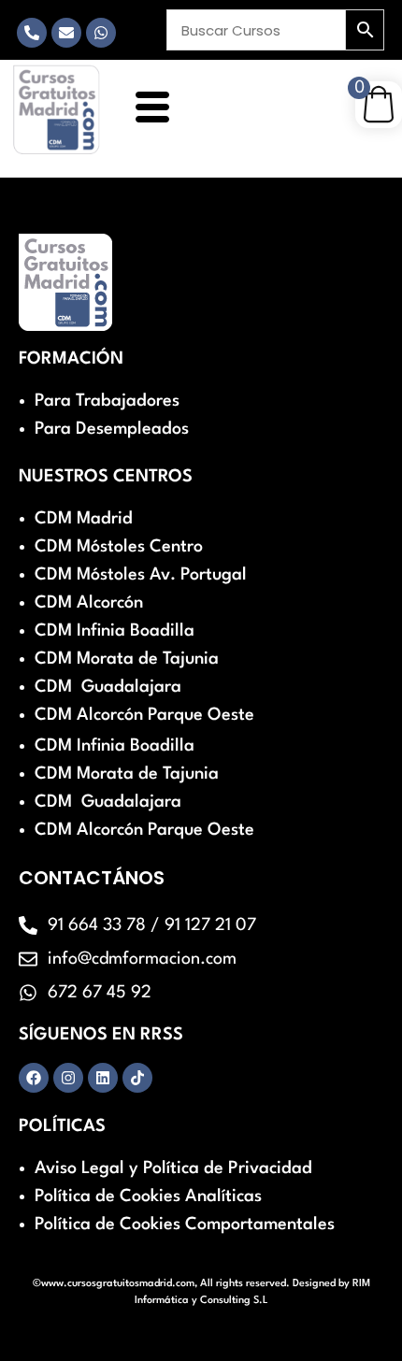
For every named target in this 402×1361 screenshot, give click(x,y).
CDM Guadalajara (108, 687)
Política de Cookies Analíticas (148, 1196)
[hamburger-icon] (149, 109)
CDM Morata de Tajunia (127, 659)
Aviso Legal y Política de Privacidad (173, 1168)
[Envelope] (66, 33)
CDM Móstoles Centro (119, 546)
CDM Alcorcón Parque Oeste (144, 715)
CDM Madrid (84, 518)
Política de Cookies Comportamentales (185, 1224)
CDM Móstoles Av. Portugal (141, 574)
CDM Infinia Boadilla (114, 631)
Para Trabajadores (107, 401)
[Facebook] (34, 1078)
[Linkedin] (103, 1078)
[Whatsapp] (101, 33)
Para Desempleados (112, 429)
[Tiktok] (137, 1078)
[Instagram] (68, 1078)
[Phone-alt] (32, 33)
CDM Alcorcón (89, 603)
